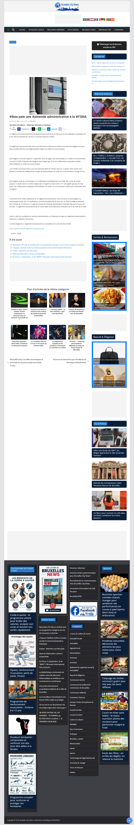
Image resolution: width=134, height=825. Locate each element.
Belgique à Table (88, 30)
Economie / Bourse (77, 697)
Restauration (75, 743)
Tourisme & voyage (77, 763)
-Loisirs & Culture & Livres (80, 634)
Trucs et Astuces (76, 767)
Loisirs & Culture (76, 720)
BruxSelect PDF (105, 30)
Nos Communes (76, 729)
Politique (73, 734)
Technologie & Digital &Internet (82, 758)
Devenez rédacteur (77, 568)
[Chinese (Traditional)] (88, 19)
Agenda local (75, 648)
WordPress (56, 820)
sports (72, 753)
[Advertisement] (68, 19)
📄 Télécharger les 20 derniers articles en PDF (109, 45)
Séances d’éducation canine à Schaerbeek (29, 254)
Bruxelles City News (26, 820)
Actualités (74, 643)
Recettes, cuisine (76, 739)
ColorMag (45, 820)
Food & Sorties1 (76, 715)
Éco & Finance (73, 30)
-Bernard (13, 121)
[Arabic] (84, 19)
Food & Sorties (76, 710)
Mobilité (73, 724)
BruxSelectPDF (76, 596)
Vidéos (72, 772)
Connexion (118, 30)
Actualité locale (76, 638)
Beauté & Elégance (77, 675)
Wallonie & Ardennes (55, 30)
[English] (95, 19)
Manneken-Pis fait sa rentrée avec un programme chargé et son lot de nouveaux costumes (48, 245)
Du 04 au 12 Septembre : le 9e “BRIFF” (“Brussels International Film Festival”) (42, 257)
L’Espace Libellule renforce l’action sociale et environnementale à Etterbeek (42, 248)
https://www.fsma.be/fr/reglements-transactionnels (26, 229)
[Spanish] (113, 19)
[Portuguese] (109, 19)
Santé (72, 748)
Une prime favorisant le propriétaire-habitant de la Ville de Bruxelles (52, 689)
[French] (99, 19)
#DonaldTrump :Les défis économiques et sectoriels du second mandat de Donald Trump (26, 362)
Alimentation (75, 653)
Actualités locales (36, 30)
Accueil (22, 30)
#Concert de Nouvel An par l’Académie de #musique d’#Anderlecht (69, 361)
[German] (102, 19)
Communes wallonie (78, 692)
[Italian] (106, 19)
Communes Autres (77, 680)
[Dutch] (91, 19)
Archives (12, 42)
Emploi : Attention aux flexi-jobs (25, 251)
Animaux (73, 658)
